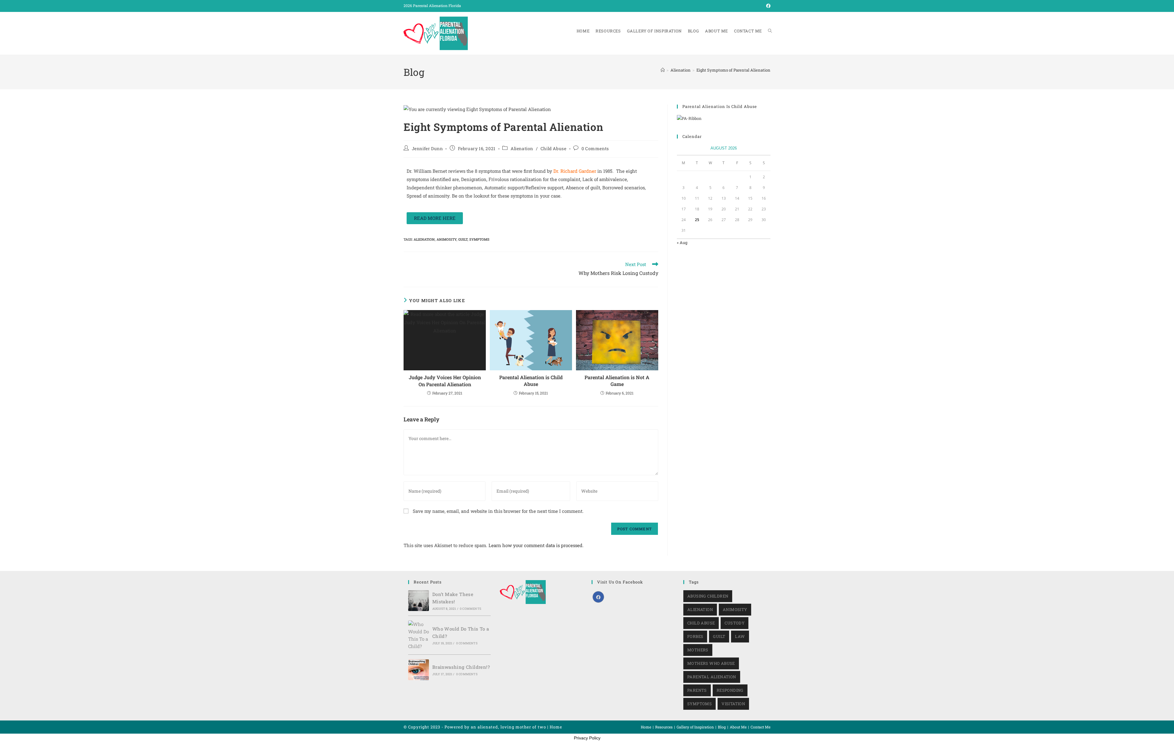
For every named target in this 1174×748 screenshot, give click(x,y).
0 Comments (595, 148)
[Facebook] (598, 597)
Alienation (522, 148)
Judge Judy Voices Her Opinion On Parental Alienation (445, 380)
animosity (446, 239)
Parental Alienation (711, 676)
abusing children (707, 596)
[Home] (663, 70)
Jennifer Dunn (427, 148)
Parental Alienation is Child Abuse (531, 380)
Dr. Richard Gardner (574, 171)
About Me (738, 726)
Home (646, 726)
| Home (554, 727)
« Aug (682, 242)
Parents (697, 690)
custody (734, 623)
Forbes (695, 636)
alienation (424, 239)
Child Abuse (554, 148)
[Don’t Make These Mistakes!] (418, 600)
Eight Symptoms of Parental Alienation (733, 70)
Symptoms (479, 239)
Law (740, 636)
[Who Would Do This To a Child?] (418, 635)
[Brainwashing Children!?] (418, 669)
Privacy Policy (587, 737)
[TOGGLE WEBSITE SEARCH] (770, 31)
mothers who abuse (711, 663)
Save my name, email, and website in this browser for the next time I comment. (498, 511)
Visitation (733, 703)
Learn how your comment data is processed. (536, 545)
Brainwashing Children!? (461, 667)
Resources (664, 726)
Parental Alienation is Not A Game (617, 380)
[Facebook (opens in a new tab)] (767, 6)
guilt (462, 239)
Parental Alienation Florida (437, 5)
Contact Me (760, 726)
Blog (722, 726)
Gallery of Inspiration (695, 726)
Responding (730, 690)
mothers (697, 650)
